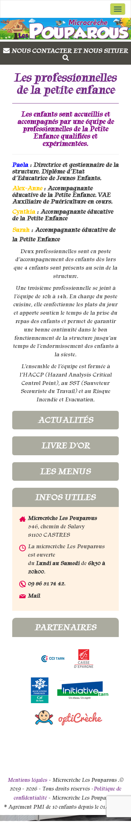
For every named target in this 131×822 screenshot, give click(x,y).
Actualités (65, 420)
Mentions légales (27, 780)
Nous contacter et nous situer (70, 51)
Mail (34, 595)
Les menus (65, 471)
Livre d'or (66, 445)
